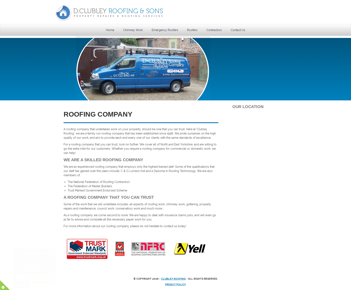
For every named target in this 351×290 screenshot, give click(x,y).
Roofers (192, 30)
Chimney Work (133, 30)
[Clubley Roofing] (109, 13)
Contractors (214, 30)
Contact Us (238, 30)
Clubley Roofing (173, 278)
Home (110, 30)
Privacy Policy (175, 284)
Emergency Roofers (165, 30)
